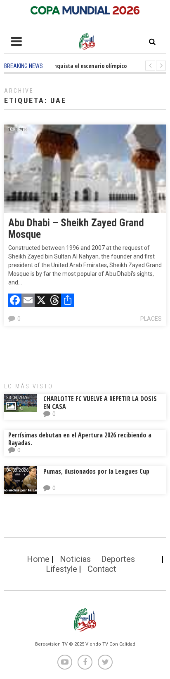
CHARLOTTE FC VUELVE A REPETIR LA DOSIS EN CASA (100, 402)
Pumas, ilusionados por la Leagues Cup (96, 471)
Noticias (75, 559)
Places (151, 318)
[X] (41, 301)
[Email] (28, 301)
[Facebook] (14, 301)
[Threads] (54, 301)
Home (38, 559)
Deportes (118, 559)
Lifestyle (61, 569)
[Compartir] (67, 301)
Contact (101, 569)
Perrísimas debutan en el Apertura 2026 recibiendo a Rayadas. (79, 438)
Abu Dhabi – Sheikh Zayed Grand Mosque (76, 228)
